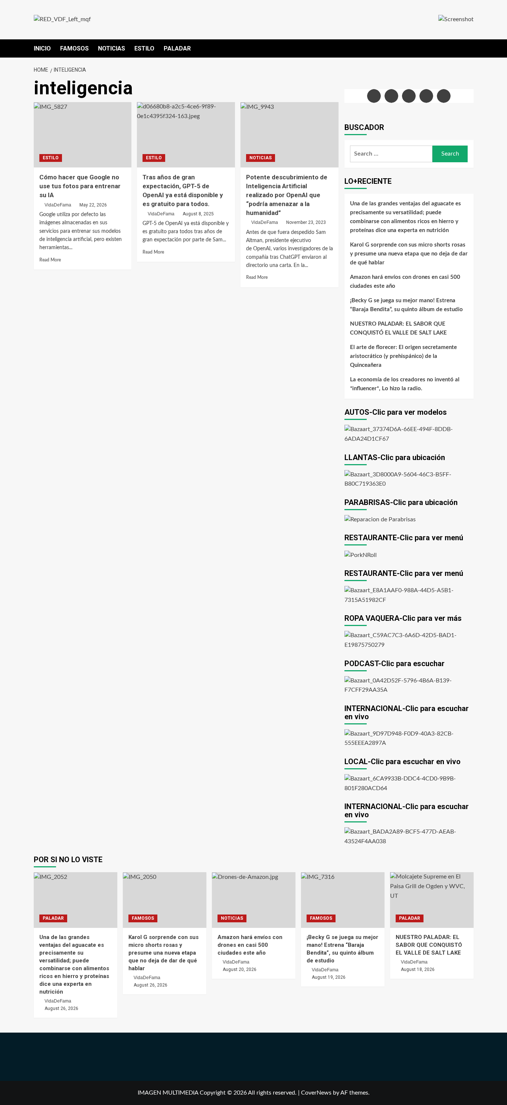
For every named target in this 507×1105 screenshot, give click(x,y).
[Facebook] (374, 96)
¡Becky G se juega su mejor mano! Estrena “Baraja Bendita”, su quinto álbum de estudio (406, 305)
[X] (391, 96)
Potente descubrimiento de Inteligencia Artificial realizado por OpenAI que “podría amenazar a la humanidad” (286, 194)
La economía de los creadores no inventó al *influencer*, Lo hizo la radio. (404, 384)
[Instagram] (409, 96)
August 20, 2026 (239, 969)
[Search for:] (391, 154)
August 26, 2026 (61, 1008)
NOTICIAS (111, 48)
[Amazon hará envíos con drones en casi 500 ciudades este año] (253, 900)
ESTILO (144, 48)
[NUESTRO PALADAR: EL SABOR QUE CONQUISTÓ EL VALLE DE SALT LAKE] (432, 900)
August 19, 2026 (329, 977)
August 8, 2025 (198, 213)
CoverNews (316, 1093)
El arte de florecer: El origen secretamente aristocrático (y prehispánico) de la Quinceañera (403, 356)
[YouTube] (426, 96)
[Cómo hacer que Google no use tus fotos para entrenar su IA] (83, 134)
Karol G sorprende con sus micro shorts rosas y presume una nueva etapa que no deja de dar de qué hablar (409, 253)
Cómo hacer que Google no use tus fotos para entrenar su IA (80, 186)
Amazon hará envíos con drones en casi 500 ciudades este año (405, 281)
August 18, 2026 (418, 969)
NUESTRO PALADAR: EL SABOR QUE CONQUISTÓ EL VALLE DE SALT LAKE (398, 328)
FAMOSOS (74, 48)
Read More (50, 260)
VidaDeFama (58, 205)
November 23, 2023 (306, 222)
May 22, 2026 (93, 205)
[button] (469, 48)
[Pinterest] (444, 96)
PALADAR (177, 48)
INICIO (42, 48)
